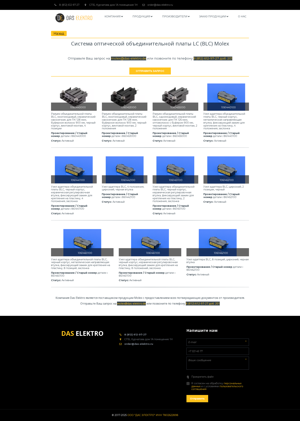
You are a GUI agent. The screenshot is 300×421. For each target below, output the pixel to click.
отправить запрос (150, 71)
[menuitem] (114, 16)
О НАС (242, 16)
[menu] (175, 16)
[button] (114, 16)
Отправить (197, 398)
